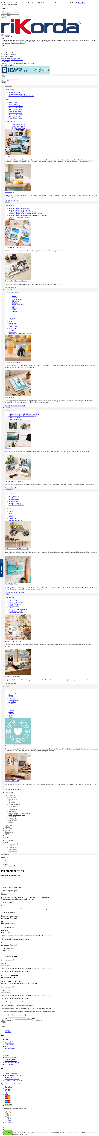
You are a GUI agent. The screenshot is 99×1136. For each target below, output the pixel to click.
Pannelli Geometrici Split (16, 505)
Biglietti (7, 594)
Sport (10, 715)
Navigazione (8, 1077)
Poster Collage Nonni (15, 113)
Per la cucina (12, 515)
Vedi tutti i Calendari (11, 488)
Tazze (14, 296)
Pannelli (11, 498)
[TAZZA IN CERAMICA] (18, 360)
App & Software (10, 1048)
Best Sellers (12, 693)
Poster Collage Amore (15, 107)
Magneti (14, 308)
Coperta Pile (12, 518)
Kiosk (6, 861)
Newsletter (8, 1032)
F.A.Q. (6, 63)
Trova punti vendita (11, 1061)
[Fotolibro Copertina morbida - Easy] (18, 279)
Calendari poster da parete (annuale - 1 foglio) (22, 416)
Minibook (12, 219)
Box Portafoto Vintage (19, 128)
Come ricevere (31, 63)
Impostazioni (5, 854)
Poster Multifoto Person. (16, 106)
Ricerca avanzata (6, 15)
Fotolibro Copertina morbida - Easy (19, 208)
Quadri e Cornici (14, 499)
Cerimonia (12, 698)
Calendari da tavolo (14, 417)
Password (4, 1018)
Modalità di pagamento (12, 1062)
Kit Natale (12, 330)
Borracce (15, 306)
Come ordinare (22, 63)
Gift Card (15, 303)
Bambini (11, 710)
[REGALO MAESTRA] (18, 779)
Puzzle (14, 310)
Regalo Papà (12, 702)
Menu (2, 75)
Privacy (7, 1072)
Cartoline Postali (14, 606)
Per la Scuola (13, 325)
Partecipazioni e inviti (15, 611)
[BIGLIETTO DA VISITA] (18, 639)
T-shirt (10, 320)
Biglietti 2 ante (13, 600)
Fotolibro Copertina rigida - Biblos (19, 210)
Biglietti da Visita (14, 607)
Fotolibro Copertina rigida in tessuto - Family (22, 212)
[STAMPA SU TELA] (18, 582)
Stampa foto (8, 86)
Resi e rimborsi (9, 1064)
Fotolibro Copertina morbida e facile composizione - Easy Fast (28, 215)
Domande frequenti (10, 1057)
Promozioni (8, 685)
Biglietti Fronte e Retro (16, 602)
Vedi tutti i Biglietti (10, 683)
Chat (2, 63)
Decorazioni (12, 332)
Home (6, 864)
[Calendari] (18, 446)
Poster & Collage (14, 496)
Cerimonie (12, 318)
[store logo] (41, 33)
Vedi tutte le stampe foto (12, 200)
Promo (7, 1030)
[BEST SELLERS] (18, 744)
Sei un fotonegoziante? (12, 1079)
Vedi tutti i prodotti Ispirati (13, 789)
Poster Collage (13, 102)
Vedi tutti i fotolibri (10, 287)
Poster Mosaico (13, 104)
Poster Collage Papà (15, 116)
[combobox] (10, 14)
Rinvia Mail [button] (81, 3)
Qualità (7, 1055)
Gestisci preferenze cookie (13, 1075)
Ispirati (7, 686)
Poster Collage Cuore (15, 111)
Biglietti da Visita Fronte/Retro (18, 609)
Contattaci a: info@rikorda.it (13, 1080)
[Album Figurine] (18, 396)
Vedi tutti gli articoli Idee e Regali (15, 406)
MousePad (15, 301)
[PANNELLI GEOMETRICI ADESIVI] (18, 547)
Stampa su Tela (13, 501)
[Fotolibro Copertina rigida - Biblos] (18, 246)
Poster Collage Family (15, 109)
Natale (10, 717)
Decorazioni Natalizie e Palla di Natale (20, 333)
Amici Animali (13, 326)
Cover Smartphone (18, 304)
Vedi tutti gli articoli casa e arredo (15, 592)
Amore (11, 712)
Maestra (11, 695)
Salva (3, 1022)
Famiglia (11, 703)
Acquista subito (5, 932)
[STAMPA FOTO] (18, 155)
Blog (6, 1046)
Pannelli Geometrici (15, 503)
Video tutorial (13, 63)
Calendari (8, 407)
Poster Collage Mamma (16, 114)
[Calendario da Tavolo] (18, 479)
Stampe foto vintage (18, 124)
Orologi (11, 516)
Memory (15, 311)
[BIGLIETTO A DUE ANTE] (18, 675)
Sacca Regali (12, 328)
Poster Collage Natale (15, 118)
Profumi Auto (13, 323)
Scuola (11, 696)
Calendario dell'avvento (16, 419)
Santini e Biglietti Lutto (16, 613)
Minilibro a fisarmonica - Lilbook (19, 217)
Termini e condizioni (11, 1073)
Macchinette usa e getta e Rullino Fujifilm (21, 96)
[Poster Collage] (18, 190)
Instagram (12, 713)
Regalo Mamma (13, 700)
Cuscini (11, 511)
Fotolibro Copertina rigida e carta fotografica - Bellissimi (26, 213)
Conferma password (7, 1020)
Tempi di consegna (10, 1059)
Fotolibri (7, 202)
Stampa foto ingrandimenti (17, 94)
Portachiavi (15, 297)
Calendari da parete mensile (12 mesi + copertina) (24, 414)
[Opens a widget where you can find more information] (8, 1132)
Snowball (11, 321)
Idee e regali (8, 289)
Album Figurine (17, 299)
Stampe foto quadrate (18, 126)
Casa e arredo (9, 489)
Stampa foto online (14, 92)
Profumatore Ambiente (15, 520)
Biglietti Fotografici (14, 604)
